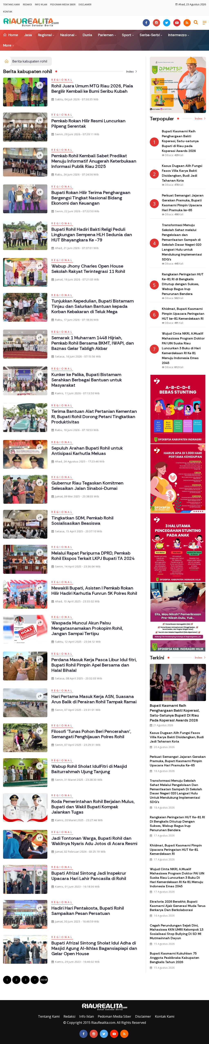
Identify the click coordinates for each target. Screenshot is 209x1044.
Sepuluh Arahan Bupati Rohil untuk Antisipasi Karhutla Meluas (87, 450)
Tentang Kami (11, 4)
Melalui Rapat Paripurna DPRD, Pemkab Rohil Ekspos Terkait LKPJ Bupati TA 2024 (93, 555)
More (7, 45)
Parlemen (105, 34)
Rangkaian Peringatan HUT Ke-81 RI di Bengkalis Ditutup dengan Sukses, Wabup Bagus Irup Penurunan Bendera (177, 823)
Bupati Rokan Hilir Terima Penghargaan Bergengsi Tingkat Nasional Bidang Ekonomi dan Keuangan (90, 198)
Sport (126, 34)
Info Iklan (41, 4)
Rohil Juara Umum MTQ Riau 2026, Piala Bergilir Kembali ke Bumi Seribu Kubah (92, 88)
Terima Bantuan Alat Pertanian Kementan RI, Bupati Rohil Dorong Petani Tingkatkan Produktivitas (94, 416)
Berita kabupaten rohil (29, 61)
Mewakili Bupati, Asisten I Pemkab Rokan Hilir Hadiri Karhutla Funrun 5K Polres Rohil (94, 590)
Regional (45, 34)
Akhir (43, 979)
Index (130, 71)
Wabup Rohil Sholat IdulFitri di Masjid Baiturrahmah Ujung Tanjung (89, 769)
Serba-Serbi (150, 34)
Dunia (87, 34)
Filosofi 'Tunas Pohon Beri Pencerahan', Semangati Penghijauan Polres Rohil (91, 734)
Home (13, 34)
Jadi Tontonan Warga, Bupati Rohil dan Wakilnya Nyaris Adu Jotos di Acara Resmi (94, 840)
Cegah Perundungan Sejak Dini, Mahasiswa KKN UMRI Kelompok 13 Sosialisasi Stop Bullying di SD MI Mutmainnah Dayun (176, 931)
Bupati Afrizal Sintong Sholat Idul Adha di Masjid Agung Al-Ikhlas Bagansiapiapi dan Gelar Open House (94, 948)
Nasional (67, 34)
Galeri (4, 997)
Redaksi (27, 4)
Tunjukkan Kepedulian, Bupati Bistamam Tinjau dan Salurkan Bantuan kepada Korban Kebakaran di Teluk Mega (92, 306)
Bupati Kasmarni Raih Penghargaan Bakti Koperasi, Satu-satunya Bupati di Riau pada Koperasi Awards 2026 (175, 713)
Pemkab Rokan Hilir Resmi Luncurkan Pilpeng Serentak (88, 123)
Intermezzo (177, 34)
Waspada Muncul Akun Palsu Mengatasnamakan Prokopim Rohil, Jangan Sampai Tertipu (87, 628)
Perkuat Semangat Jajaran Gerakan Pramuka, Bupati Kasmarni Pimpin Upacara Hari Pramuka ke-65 (178, 761)
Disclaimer (85, 4)
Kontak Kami (164, 1016)
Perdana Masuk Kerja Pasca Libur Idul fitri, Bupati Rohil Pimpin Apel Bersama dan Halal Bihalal (94, 665)
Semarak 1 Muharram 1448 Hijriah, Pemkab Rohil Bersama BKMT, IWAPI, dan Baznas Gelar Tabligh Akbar (92, 343)
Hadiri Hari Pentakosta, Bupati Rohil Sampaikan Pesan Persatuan (87, 910)
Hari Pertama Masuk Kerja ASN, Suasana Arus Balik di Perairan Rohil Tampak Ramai (94, 699)
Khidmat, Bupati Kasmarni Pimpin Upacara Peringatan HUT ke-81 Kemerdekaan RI (176, 849)
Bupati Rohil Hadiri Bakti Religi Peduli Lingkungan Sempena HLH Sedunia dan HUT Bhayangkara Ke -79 (91, 234)
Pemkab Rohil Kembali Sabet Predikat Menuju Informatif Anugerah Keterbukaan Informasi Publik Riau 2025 (93, 161)
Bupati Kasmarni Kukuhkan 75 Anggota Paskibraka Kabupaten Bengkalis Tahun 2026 (174, 957)
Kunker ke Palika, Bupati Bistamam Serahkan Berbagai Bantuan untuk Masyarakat (86, 380)
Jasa (28, 34)
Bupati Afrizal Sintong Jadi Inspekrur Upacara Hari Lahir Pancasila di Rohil (88, 875)
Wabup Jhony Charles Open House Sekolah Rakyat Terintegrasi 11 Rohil (88, 268)
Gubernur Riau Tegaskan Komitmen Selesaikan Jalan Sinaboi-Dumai (87, 485)
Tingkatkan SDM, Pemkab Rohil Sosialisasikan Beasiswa (82, 520)
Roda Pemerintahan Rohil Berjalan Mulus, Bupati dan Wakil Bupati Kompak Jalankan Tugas (93, 806)
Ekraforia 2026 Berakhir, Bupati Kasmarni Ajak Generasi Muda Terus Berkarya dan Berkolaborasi (178, 905)
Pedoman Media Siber (63, 4)
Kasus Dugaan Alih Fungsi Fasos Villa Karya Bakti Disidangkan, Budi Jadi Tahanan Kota (177, 737)
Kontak (7, 11)
